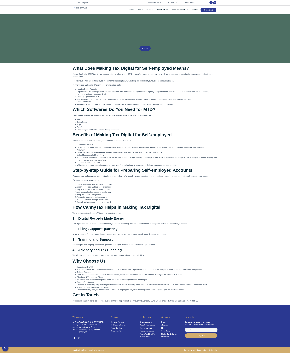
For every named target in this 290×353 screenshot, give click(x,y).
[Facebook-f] (211, 2)
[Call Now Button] (5, 348)
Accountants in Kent (180, 10)
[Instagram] (214, 2)
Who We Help (162, 10)
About (140, 10)
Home (131, 10)
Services (149, 10)
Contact (195, 10)
